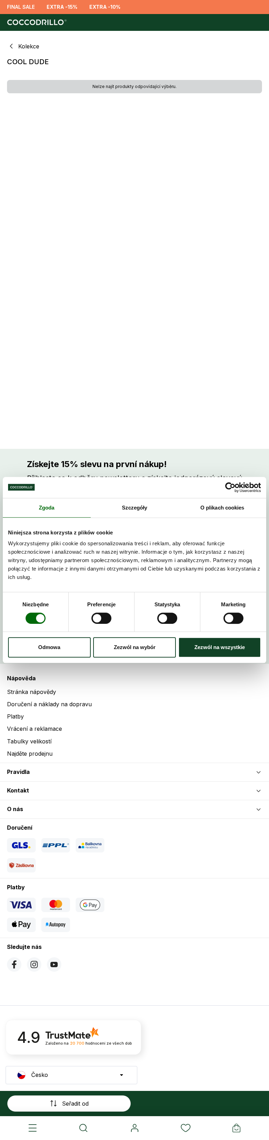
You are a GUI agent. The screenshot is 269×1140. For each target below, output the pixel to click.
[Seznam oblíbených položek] (185, 1128)
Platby (15, 716)
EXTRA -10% (104, 7)
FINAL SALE (21, 7)
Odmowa (49, 647)
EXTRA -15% (62, 7)
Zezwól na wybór (135, 647)
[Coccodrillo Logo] (36, 22)
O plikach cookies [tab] (222, 508)
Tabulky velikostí (29, 741)
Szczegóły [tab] (134, 508)
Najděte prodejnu (30, 753)
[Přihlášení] (134, 1128)
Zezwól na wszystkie (219, 647)
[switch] (101, 618)
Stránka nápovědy (31, 691)
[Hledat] (83, 1128)
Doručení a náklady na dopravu (49, 704)
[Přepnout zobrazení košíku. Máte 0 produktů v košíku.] (236, 1128)
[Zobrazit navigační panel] (32, 1128)
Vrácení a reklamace (34, 728)
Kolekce (28, 46)
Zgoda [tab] (47, 508)
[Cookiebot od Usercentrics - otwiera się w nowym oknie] (230, 487)
